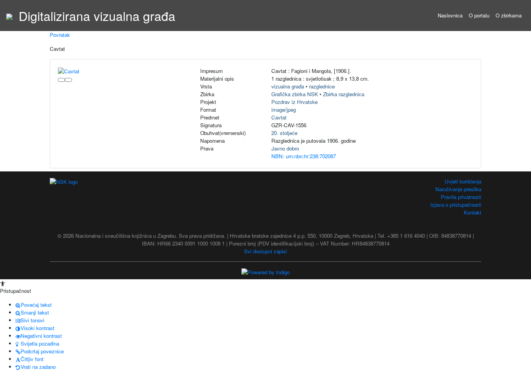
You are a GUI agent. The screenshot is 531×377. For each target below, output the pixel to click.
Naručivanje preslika (458, 189)
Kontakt (472, 212)
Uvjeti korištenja (463, 181)
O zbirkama (509, 15)
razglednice (322, 86)
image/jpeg (283, 109)
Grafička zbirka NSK (294, 94)
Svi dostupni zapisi (265, 251)
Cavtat (278, 117)
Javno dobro (285, 148)
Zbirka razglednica (343, 94)
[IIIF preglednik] (61, 80)
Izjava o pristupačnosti (455, 204)
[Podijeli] (68, 80)
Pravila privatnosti (461, 197)
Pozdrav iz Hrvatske (294, 101)
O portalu (479, 15)
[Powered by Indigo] (265, 271)
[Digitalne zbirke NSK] (9, 15)
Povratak (60, 34)
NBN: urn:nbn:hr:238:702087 (303, 156)
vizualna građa (287, 86)
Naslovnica (450, 15)
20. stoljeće (284, 133)
